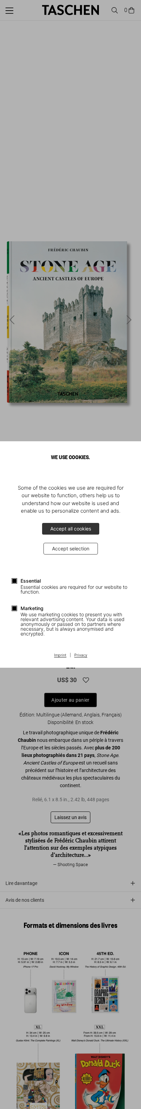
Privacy (80, 655)
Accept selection (70, 548)
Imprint (60, 655)
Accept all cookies (70, 529)
